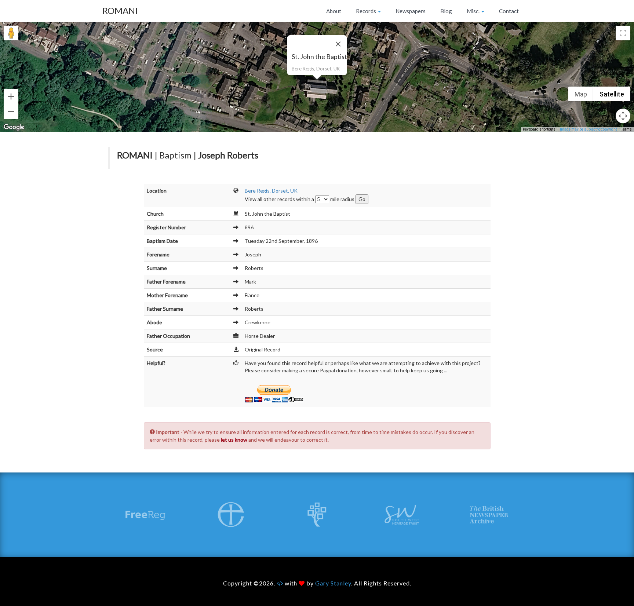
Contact (509, 11)
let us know (234, 440)
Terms (626, 129)
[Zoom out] (11, 111)
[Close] (338, 44)
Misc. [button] (474, 11)
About (333, 11)
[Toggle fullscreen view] (623, 33)
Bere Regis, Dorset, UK (271, 190)
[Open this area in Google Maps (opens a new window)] (14, 127)
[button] (317, 83)
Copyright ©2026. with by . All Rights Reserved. (317, 583)
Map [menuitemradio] (581, 94)
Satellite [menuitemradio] (612, 94)
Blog (446, 11)
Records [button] (366, 11)
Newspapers (411, 11)
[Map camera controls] (623, 116)
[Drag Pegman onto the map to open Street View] (11, 33)
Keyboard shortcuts (539, 129)
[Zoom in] (11, 96)
